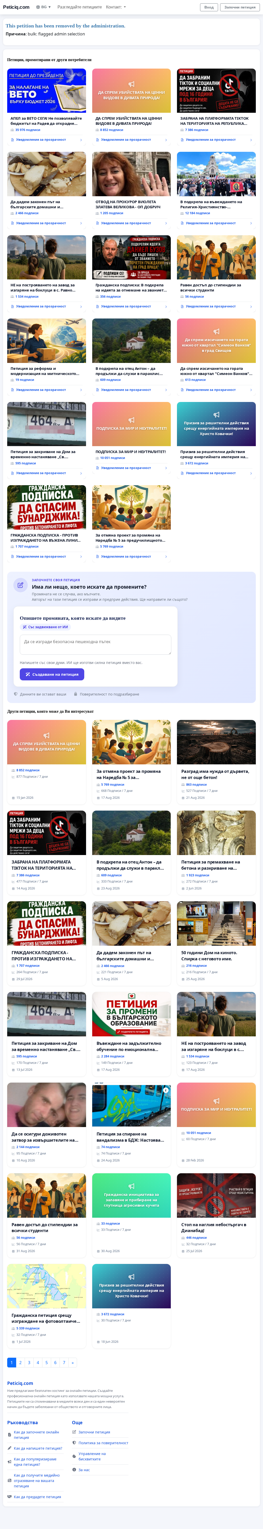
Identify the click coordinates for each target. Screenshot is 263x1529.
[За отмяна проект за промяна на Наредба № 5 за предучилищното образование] (131, 523)
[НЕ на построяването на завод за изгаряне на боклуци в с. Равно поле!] (46, 273)
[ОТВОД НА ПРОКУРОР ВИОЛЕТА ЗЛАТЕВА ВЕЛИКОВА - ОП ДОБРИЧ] (131, 190)
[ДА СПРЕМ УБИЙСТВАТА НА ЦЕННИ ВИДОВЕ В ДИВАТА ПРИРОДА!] (131, 107)
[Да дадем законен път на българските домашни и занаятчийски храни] (46, 190)
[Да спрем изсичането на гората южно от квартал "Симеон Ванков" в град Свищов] (216, 357)
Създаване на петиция (55, 674)
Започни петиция (240, 7)
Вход (209, 7)
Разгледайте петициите (80, 7)
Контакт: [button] (114, 7)
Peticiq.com (16, 7)
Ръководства (22, 1422)
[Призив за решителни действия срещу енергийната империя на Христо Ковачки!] (216, 440)
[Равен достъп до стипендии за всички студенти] (216, 273)
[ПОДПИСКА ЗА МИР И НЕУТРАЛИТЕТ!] (131, 438)
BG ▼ (46, 7)
